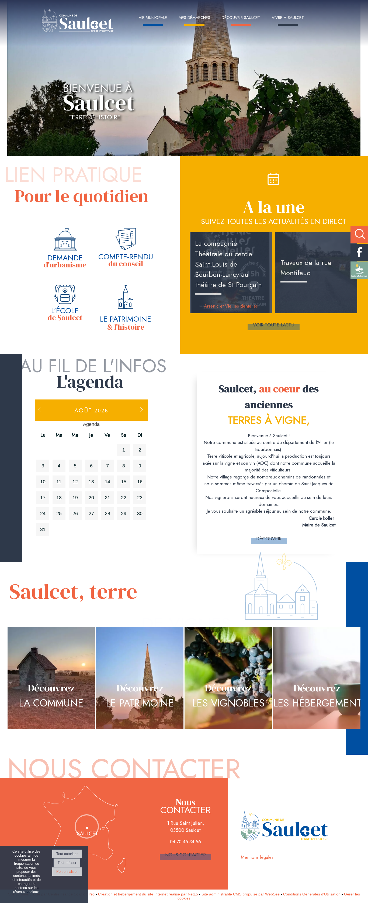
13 (91, 481)
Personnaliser (67, 872)
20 (91, 497)
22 (123, 497)
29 (123, 513)
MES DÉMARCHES (194, 17)
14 (107, 481)
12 (75, 481)
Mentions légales (257, 857)
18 (59, 497)
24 (43, 513)
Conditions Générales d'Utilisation (312, 894)
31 (43, 529)
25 (59, 513)
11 (58, 481)
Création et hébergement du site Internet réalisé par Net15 (148, 894)
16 (140, 481)
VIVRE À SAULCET (288, 17)
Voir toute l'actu (273, 325)
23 (140, 497)
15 (123, 481)
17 (43, 497)
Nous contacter (185, 855)
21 (107, 497)
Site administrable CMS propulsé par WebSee (241, 894)
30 (140, 513)
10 (43, 481)
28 (107, 513)
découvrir (269, 538)
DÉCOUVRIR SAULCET (241, 17)
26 (75, 513)
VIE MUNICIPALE (153, 17)
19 (75, 497)
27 (91, 513)
